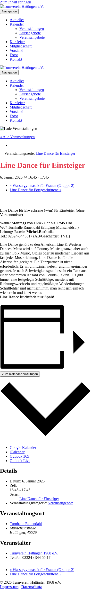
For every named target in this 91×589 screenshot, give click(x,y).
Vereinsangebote (32, 37)
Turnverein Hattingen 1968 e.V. (34, 553)
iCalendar (17, 452)
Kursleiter (17, 42)
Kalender (17, 24)
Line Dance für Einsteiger (39, 499)
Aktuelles (17, 20)
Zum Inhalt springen (15, 2)
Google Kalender (23, 447)
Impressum (9, 587)
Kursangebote (30, 33)
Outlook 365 (19, 456)
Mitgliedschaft (21, 46)
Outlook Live (20, 461)
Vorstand (16, 50)
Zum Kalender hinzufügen (20, 374)
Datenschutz (31, 587)
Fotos (14, 55)
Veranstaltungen (31, 29)
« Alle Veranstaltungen (17, 137)
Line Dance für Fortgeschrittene (35, 190)
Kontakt (16, 59)
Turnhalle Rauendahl (26, 524)
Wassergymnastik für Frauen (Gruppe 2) (42, 185)
